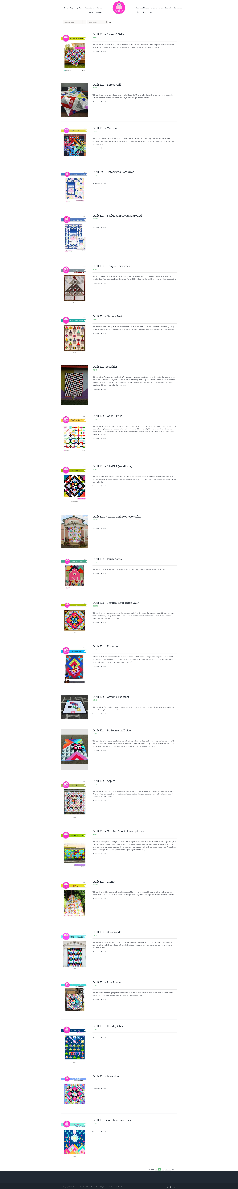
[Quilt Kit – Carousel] (74, 143)
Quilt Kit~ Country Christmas (112, 1120)
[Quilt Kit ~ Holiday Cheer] (74, 1044)
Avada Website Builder (82, 1187)
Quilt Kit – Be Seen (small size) (112, 730)
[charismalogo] (119, 2)
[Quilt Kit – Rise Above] (74, 997)
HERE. (124, 385)
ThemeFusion (94, 1187)
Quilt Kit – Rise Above (107, 982)
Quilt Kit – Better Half (107, 84)
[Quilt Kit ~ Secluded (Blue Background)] (74, 234)
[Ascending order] (84, 22)
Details (104, 51)
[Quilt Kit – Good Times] (74, 434)
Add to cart (96, 51)
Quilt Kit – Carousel (105, 128)
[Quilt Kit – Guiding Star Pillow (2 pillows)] (74, 849)
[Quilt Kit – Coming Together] (74, 707)
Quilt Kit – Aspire (104, 781)
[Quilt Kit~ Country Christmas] (74, 1138)
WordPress (121, 1187)
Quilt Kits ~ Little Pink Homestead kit (117, 516)
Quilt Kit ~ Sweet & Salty (109, 34)
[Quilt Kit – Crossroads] (74, 950)
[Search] (150, 12)
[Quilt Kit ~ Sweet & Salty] (74, 52)
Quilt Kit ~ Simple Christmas (111, 266)
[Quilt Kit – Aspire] (74, 799)
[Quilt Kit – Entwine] (74, 665)
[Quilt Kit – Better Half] (74, 100)
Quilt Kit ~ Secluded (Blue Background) (118, 215)
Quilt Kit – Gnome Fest (107, 316)
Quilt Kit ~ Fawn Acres (107, 559)
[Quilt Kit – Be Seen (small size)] (74, 749)
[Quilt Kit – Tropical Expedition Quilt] (74, 618)
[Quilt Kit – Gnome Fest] (74, 334)
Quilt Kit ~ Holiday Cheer (109, 1026)
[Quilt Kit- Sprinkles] (74, 385)
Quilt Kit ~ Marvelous (106, 1076)
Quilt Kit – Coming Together (111, 697)
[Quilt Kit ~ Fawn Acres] (74, 574)
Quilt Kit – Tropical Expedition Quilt (116, 602)
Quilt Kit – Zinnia (104, 881)
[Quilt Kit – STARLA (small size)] (74, 484)
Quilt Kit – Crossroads (107, 932)
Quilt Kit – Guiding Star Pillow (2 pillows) (119, 831)
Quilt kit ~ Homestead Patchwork (114, 172)
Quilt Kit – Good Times (107, 416)
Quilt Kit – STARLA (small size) (112, 466)
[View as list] (110, 22)
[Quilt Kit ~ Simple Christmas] (74, 284)
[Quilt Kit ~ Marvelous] (74, 1092)
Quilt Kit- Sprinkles (105, 366)
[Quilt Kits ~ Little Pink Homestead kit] (74, 531)
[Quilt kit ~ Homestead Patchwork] (74, 187)
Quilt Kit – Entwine (105, 646)
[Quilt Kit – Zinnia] (74, 900)
